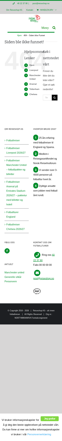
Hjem (31, 65)
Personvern (11, 281)
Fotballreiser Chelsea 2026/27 (15, 226)
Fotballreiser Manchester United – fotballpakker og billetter (16, 167)
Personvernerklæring (39, 434)
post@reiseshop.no (40, 3)
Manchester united (14, 272)
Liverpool (33, 70)
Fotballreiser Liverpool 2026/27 (16, 150)
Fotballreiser (13, 140)
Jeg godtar (49, 418)
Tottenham (34, 89)
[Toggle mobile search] (54, 27)
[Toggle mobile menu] (45, 27)
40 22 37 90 (22, 3)
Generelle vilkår (13, 277)
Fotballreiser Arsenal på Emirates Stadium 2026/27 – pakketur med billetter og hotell (16, 193)
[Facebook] (7, 250)
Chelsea (33, 94)
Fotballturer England (12, 214)
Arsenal (33, 84)
